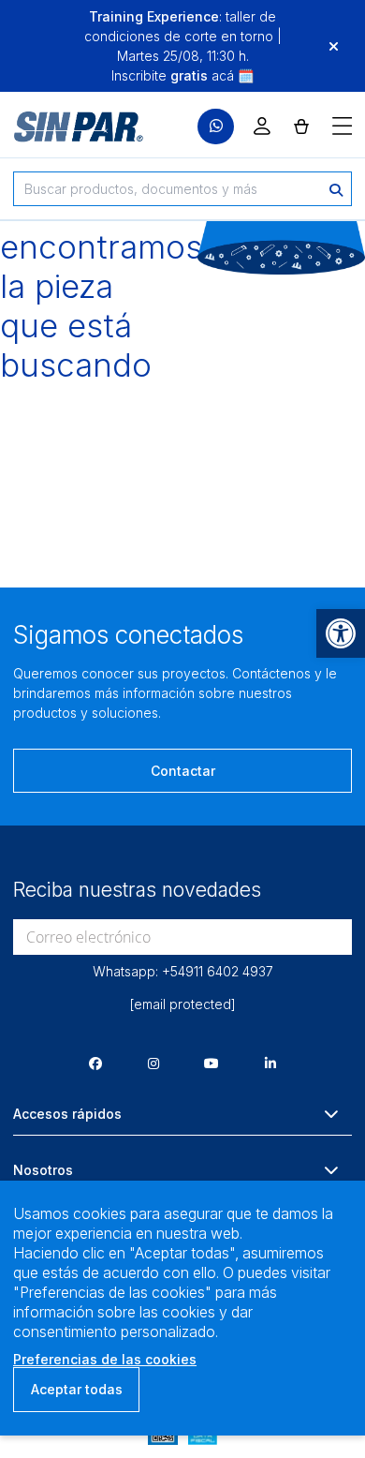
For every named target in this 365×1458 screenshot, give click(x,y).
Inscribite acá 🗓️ (182, 75)
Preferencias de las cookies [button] (105, 1359)
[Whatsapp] (215, 127)
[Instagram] (153, 1063)
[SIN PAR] (65, 126)
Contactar (183, 771)
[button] (340, 633)
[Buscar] (336, 189)
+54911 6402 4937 (217, 971)
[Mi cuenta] (262, 126)
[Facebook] (95, 1063)
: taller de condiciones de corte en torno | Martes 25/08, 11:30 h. (183, 36)
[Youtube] (211, 1063)
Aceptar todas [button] (77, 1389)
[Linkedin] (270, 1063)
